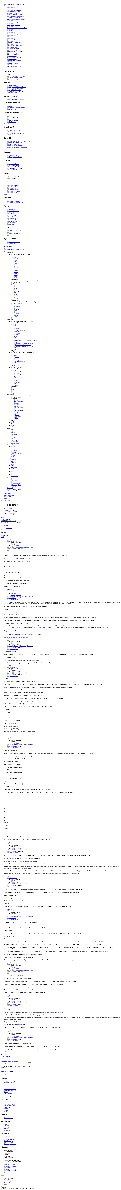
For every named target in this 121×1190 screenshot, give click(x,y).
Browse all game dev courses (18, 99)
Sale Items (13, 243)
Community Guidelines (10, 1144)
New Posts (14, 178)
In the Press (7, 1128)
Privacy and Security (18, 133)
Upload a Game (16, 170)
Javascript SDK (15, 120)
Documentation (8, 1093)
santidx (2, 537)
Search (5, 498)
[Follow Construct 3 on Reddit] (12, 185)
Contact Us (10, 488)
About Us (6, 1124)
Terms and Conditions (9, 1178)
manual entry (20, 1024)
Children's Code (8, 1181)
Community (7, 148)
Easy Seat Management (10, 1104)
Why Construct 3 (8, 1102)
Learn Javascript (8, 1107)
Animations (16, 211)
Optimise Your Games (27, 346)
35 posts (18, 545)
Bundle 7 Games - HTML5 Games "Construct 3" (13, 531)
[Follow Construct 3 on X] (11, 188)
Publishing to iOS (16, 90)
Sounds (17, 218)
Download (17, 116)
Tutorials (13, 109)
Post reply (3, 517)
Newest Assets (17, 230)
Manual (15, 74)
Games (14, 215)
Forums (9, 444)
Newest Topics (18, 157)
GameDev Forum (8, 1138)
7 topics (13, 595)
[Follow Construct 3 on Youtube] (13, 186)
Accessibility (7, 1183)
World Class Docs (17, 142)
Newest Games (15, 165)
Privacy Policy (8, 1180)
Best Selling (15, 232)
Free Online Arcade (9, 1142)
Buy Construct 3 (15, 201)
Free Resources (18, 132)
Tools (12, 224)
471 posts (18, 595)
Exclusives (13, 235)
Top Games (15, 164)
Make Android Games (27, 343)
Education (6, 123)
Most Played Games (19, 167)
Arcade (9, 458)
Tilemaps (13, 222)
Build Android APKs (18, 88)
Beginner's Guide (15, 85)
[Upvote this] (12, 547)
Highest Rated (16, 233)
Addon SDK (16, 79)
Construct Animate (23, 281)
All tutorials (14, 93)
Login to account (16, 489)
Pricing (6, 1092)
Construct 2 (18, 367)
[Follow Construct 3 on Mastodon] (13, 192)
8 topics (13, 545)
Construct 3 (23, 254)
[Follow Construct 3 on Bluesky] (13, 189)
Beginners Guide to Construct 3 (29, 340)
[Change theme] (15, 491)
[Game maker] (14, 249)
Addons (14, 209)
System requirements (19, 76)
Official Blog (17, 176)
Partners (6, 1108)
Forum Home (15, 155)
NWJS (16, 117)
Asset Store (10, 428)
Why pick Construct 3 (18, 130)
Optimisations (19, 91)
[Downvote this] (26, 547)
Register (6, 246)
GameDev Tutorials (9, 1139)
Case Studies (7, 1096)
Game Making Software (10, 1081)
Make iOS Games (26, 345)
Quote (16, 550)
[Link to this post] (11, 548)
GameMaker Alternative (10, 1089)
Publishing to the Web (20, 87)
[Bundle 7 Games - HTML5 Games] (1, 529)
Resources (6, 67)
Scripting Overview (18, 77)
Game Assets (7, 1136)
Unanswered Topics (9, 495)
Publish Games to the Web (28, 342)
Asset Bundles (16, 242)
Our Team (6, 1125)
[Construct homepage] (14, 4)
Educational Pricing (16, 144)
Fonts (12, 214)
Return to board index (13, 1061)
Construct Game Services (27, 302)
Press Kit (6, 1127)
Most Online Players (17, 168)
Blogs (9, 477)
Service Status (7, 1184)
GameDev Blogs (8, 1141)
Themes (14, 221)
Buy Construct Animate (17, 202)
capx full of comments (58, 1012)
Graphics (14, 216)
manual (15, 704)
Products (6, 5)
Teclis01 (8, 1009)
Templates (15, 219)
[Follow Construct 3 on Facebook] (13, 191)
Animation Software (9, 1082)
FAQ (12, 135)
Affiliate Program (8, 1118)
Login (10, 246)
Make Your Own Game (10, 1090)
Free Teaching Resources (10, 1105)
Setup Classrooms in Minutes (22, 141)
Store (5, 194)
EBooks (13, 212)
